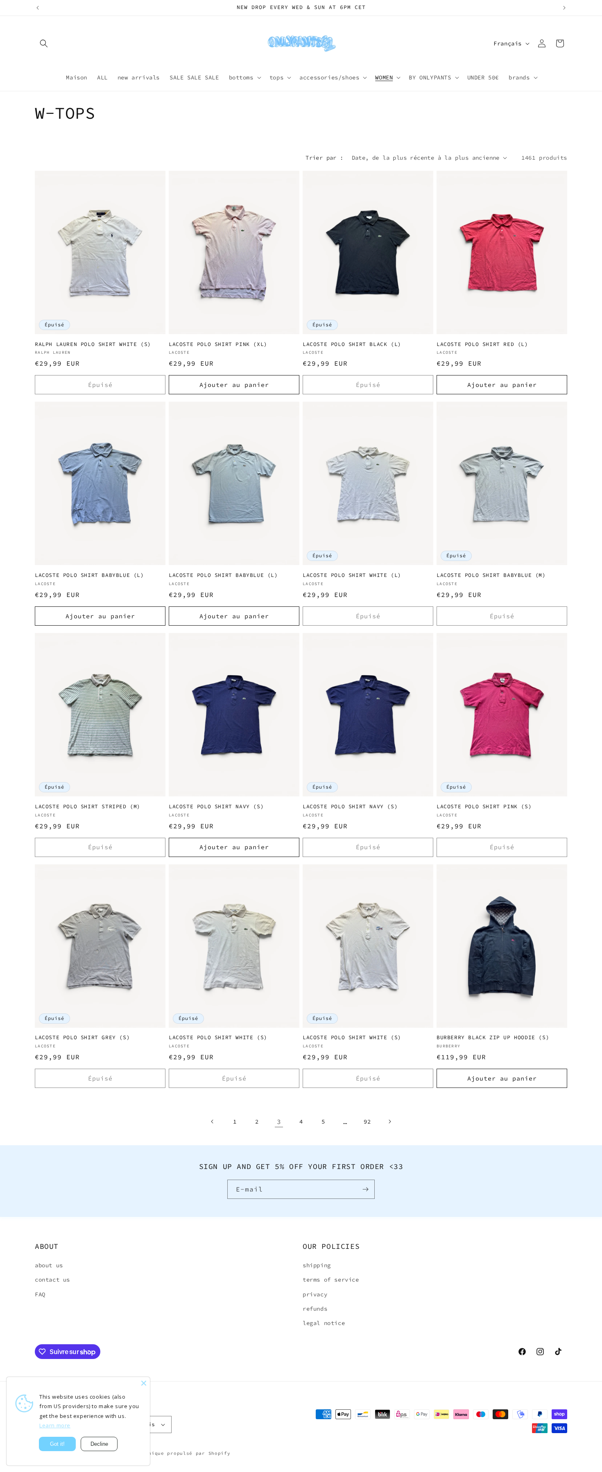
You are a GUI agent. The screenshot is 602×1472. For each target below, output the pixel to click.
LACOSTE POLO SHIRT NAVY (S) (216, 806)
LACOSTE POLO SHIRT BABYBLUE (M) (491, 575)
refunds (315, 1308)
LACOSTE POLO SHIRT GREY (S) (82, 1038)
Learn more (54, 1425)
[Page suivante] (389, 1121)
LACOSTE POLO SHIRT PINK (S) (484, 806)
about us (49, 1265)
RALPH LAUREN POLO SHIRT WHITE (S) (93, 344)
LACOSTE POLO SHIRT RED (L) (482, 344)
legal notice (324, 1323)
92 (367, 1121)
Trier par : (324, 157)
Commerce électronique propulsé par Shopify (164, 1453)
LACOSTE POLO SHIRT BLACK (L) (352, 344)
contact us (52, 1279)
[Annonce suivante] (564, 8)
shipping (317, 1265)
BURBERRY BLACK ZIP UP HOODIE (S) (493, 1038)
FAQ (40, 1294)
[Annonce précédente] (38, 8)
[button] (44, 43)
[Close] (144, 1383)
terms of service (331, 1279)
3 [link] (279, 1121)
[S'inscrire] (365, 1189)
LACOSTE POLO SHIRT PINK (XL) (218, 344)
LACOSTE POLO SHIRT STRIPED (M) (87, 806)
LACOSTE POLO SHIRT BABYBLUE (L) (89, 575)
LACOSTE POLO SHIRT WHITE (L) (352, 575)
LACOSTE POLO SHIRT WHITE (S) (218, 1038)
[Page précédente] (213, 1121)
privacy (315, 1294)
